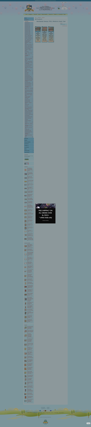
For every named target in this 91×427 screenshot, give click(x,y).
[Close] (54, 204)
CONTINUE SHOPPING (45, 220)
